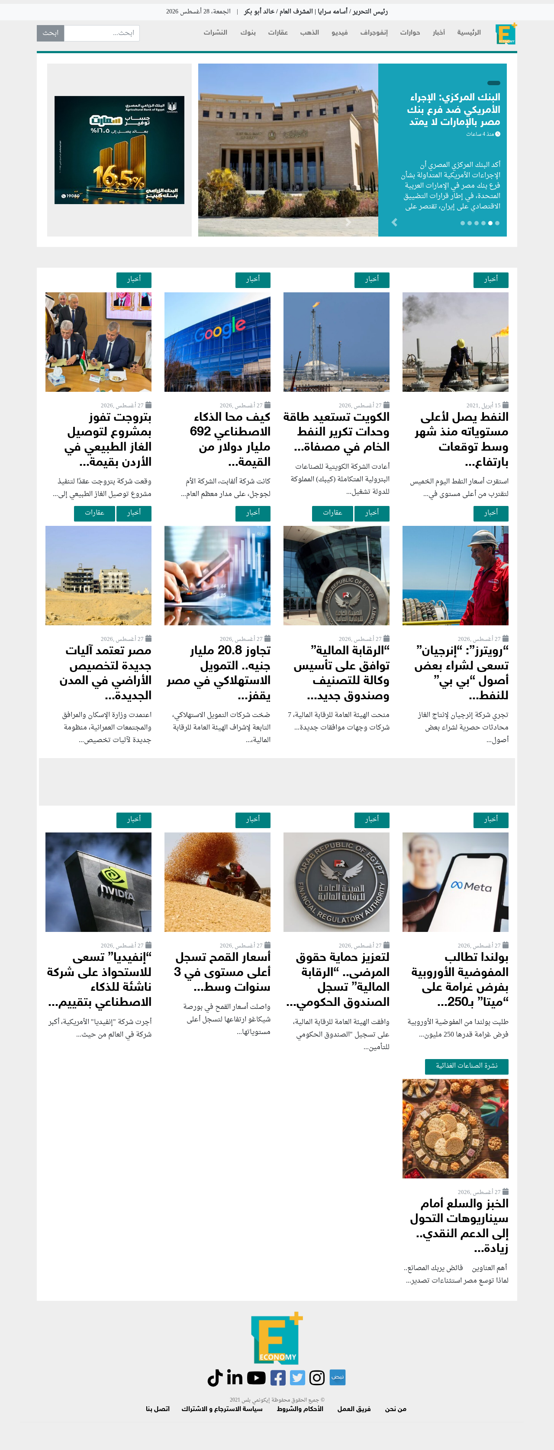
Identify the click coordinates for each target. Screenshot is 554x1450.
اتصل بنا (158, 1409)
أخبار (439, 33)
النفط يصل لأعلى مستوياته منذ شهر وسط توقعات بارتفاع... (462, 440)
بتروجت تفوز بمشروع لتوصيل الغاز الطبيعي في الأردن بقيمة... (107, 440)
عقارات (278, 33)
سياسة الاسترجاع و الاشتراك (222, 1409)
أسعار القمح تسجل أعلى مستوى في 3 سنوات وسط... (222, 973)
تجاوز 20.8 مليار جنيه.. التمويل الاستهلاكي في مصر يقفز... (219, 674)
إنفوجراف (374, 33)
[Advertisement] (277, 781)
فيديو (340, 33)
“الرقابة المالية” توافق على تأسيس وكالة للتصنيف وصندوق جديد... (342, 674)
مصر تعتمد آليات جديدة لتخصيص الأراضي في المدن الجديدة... (105, 674)
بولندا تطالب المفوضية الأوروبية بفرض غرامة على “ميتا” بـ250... (460, 981)
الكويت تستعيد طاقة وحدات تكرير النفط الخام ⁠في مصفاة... (336, 432)
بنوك (248, 33)
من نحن (395, 1409)
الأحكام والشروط (300, 1409)
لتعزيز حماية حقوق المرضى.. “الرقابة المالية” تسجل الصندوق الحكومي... (338, 981)
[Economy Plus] (506, 33)
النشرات (215, 33)
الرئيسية (469, 33)
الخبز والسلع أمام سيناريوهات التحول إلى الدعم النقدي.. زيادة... (459, 1227)
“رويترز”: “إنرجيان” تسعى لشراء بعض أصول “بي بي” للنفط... (462, 674)
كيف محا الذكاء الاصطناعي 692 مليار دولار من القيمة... (230, 440)
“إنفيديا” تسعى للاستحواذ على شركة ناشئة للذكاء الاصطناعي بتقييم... (99, 981)
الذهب (309, 33)
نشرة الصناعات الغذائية (467, 1065)
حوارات (410, 33)
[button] (348, 224)
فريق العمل (354, 1409)
